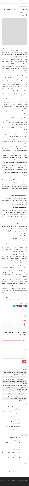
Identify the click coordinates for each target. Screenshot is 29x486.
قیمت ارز (14, 471)
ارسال (24, 361)
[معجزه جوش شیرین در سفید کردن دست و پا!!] (14, 413)
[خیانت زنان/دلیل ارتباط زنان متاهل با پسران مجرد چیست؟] (14, 454)
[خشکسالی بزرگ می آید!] (14, 423)
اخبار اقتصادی (22, 6)
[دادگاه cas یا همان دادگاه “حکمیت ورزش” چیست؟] (14, 428)
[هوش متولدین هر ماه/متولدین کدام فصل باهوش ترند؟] (14, 444)
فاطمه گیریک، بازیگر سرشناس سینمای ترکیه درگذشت (16, 394)
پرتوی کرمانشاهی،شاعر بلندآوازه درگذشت (19, 374)
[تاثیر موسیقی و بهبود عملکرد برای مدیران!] (14, 449)
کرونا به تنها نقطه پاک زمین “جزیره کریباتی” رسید (17, 401)
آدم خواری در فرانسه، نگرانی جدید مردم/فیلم (18, 377)
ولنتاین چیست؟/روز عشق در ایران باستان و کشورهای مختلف (15, 372)
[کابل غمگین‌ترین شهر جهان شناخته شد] (14, 459)
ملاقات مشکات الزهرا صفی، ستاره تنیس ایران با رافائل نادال (15, 396)
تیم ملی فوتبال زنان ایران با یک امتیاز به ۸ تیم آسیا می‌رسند (15, 379)
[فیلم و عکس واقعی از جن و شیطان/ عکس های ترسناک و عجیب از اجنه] (14, 418)
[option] (21, 330)
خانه (26, 6)
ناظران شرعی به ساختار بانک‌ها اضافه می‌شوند (9, 333)
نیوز (25, 316)
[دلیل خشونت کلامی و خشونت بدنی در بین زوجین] (14, 439)
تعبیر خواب (20, 471)
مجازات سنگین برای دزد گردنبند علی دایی (18, 398)
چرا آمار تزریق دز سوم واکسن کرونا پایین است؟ (17, 391)
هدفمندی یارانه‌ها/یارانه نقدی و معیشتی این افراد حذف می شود (21, 334)
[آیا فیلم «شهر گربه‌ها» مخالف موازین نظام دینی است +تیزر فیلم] (14, 408)
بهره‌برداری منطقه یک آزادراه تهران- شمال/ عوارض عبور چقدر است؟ (14, 9)
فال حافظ (8, 471)
